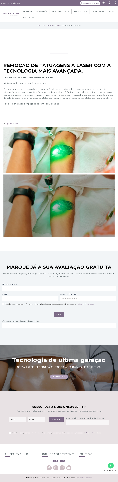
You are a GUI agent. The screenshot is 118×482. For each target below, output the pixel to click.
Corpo (58, 26)
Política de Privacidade (85, 304)
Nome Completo (10, 284)
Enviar (59, 314)
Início (28, 11)
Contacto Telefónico (69, 294)
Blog (111, 11)
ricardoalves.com (85, 478)
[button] (6, 150)
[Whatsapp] (62, 467)
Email (5, 294)
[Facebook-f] (49, 467)
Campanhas (98, 11)
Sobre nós (41, 11)
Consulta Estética (91, 3)
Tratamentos (59, 11)
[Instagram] (55, 467)
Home (39, 26)
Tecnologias (80, 11)
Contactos (29, 17)
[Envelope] (68, 467)
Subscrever (56, 419)
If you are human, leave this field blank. (21, 321)
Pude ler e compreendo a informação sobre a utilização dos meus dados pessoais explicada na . (49, 304)
